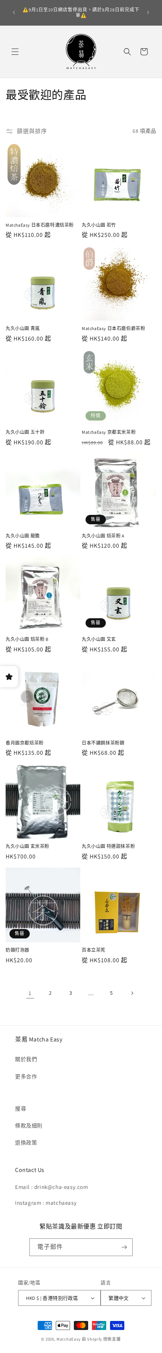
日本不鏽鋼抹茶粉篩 (103, 743)
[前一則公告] (14, 12)
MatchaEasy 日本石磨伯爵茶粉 (113, 328)
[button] (15, 51)
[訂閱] (124, 1247)
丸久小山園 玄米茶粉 (27, 846)
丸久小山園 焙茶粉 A (103, 536)
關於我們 (26, 1059)
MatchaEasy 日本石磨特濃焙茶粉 (40, 225)
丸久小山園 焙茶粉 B (27, 639)
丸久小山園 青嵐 (23, 328)
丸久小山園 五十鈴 (25, 432)
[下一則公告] (148, 12)
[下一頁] (132, 993)
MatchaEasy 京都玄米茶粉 (109, 432)
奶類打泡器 (17, 950)
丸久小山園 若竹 (99, 225)
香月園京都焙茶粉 (25, 743)
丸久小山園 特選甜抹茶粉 (108, 846)
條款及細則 (29, 1125)
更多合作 (26, 1076)
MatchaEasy (69, 1339)
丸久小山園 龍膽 (23, 536)
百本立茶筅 (93, 950)
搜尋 (20, 1108)
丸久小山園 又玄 (99, 639)
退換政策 (26, 1142)
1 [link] (30, 993)
